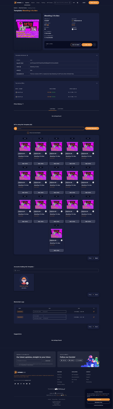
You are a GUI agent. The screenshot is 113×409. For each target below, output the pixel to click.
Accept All (98, 399)
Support (88, 377)
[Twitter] (15, 383)
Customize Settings (98, 405)
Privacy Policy (55, 399)
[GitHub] (29, 383)
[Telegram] (21, 383)
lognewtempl (20, 317)
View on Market (76, 44)
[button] (94, 44)
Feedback (88, 374)
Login (84, 2)
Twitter (64, 360)
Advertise (59, 374)
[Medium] (24, 383)
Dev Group (74, 379)
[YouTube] (26, 383)
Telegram (80, 360)
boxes (73, 25)
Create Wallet (93, 2)
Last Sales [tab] (60, 108)
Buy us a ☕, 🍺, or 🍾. (62, 395)
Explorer (27, 2)
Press (87, 379)
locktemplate (20, 311)
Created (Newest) (92, 128)
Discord (72, 360)
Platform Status (61, 384)
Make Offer (87, 44)
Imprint (49, 399)
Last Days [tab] (52, 108)
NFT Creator (50, 2)
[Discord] (18, 383)
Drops (38, 2)
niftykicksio (77, 20)
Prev (90, 258)
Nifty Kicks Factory (23, 7)
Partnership (89, 382)
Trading (43, 2)
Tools (58, 379)
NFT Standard (75, 374)
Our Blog (59, 377)
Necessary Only (98, 402)
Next (96, 258)
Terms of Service (62, 399)
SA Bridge (59, 382)
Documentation (75, 377)
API (72, 382)
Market (33, 2)
